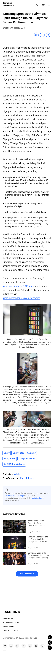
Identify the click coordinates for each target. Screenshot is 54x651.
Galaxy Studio (9, 458)
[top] (50, 648)
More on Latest (26, 574)
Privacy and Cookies (11, 623)
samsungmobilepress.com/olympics (21, 298)
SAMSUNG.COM (9, 631)
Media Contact (36, 498)
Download (42, 35)
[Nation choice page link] (43, 5)
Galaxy (6, 453)
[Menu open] (49, 5)
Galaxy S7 (31, 453)
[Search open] (37, 5)
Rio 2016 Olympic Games (14, 464)
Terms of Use (8, 619)
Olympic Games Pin (27, 458)
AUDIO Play (36, 35)
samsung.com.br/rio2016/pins (18, 286)
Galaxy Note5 (18, 453)
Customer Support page (14, 496)
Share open (48, 35)
